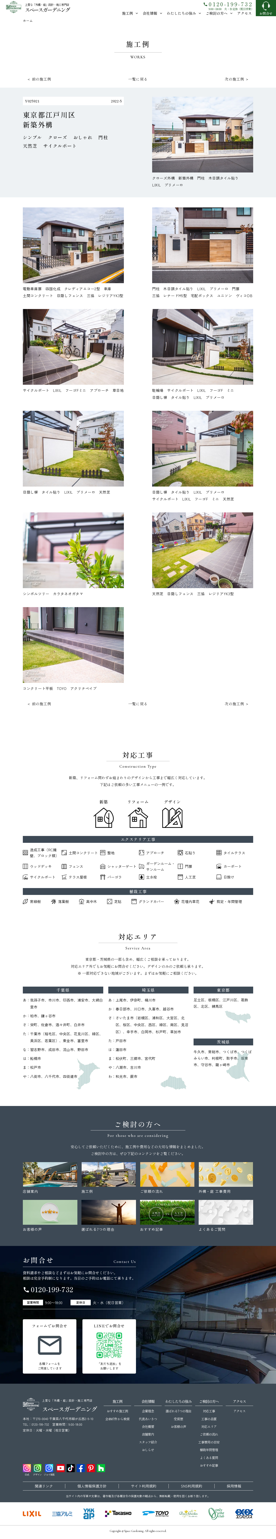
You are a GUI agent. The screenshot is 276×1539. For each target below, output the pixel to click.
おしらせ (148, 1449)
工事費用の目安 (208, 1442)
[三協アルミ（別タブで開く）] (62, 1514)
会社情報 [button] (150, 13)
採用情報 (234, 1486)
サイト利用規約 (143, 1486)
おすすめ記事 (209, 1465)
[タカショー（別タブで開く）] (118, 1514)
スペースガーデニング (47, 9)
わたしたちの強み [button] (181, 13)
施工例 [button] (127, 13)
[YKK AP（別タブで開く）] (88, 1514)
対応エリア (208, 1426)
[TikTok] (71, 1468)
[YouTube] (61, 1468)
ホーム (28, 20)
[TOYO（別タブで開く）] (155, 1514)
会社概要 (148, 1426)
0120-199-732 (228, 4)
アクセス (244, 13)
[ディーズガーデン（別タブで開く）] (188, 1514)
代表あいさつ (148, 1418)
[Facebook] (81, 1468)
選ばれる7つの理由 (178, 1411)
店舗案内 (148, 1434)
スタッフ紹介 (148, 1442)
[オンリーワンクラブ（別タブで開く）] (216, 1514)
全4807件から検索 (117, 1418)
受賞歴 (178, 1418)
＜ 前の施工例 (39, 79)
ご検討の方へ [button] (217, 13)
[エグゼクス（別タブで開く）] (244, 1514)
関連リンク (44, 1486)
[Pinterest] (91, 1468)
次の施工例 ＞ (237, 79)
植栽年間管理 (209, 1449)
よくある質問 (209, 1457)
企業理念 (148, 1411)
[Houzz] (101, 1468)
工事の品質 (208, 1418)
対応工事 (209, 1411)
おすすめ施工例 (117, 1411)
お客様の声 (178, 1426)
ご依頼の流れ (209, 1434)
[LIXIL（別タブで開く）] (32, 1514)
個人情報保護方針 (91, 1486)
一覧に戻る (137, 79)
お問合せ (265, 13)
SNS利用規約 (191, 1486)
